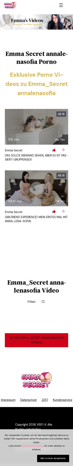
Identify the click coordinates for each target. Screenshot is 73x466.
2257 (45, 400)
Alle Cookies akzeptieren (53, 458)
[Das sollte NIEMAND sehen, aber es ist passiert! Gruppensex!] (36, 127)
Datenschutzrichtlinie (32, 445)
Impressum (8, 400)
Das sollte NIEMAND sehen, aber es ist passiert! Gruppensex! (36, 157)
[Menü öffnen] (61, 5)
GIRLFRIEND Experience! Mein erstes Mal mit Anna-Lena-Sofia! (36, 219)
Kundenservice (62, 400)
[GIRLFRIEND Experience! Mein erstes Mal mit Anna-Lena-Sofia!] (36, 188)
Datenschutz (28, 400)
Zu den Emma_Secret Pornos (37, 340)
